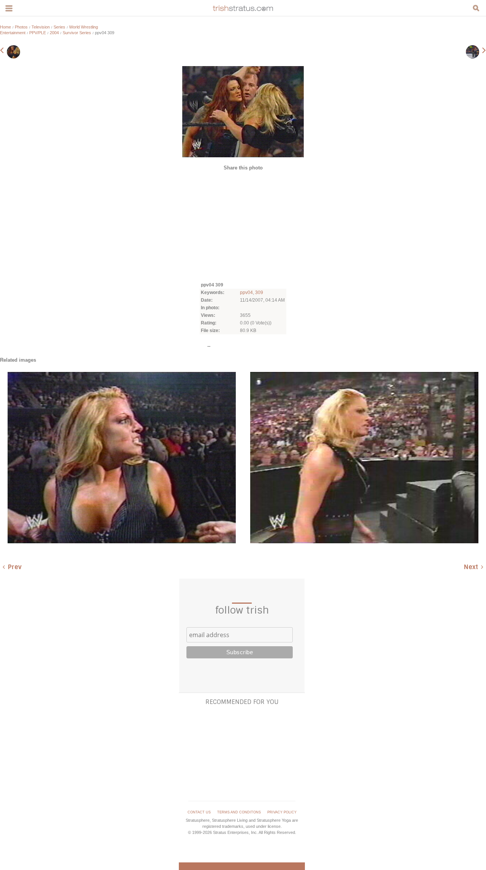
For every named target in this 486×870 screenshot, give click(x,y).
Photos (21, 27)
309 (259, 292)
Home (5, 27)
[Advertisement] (243, 225)
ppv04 (246, 292)
